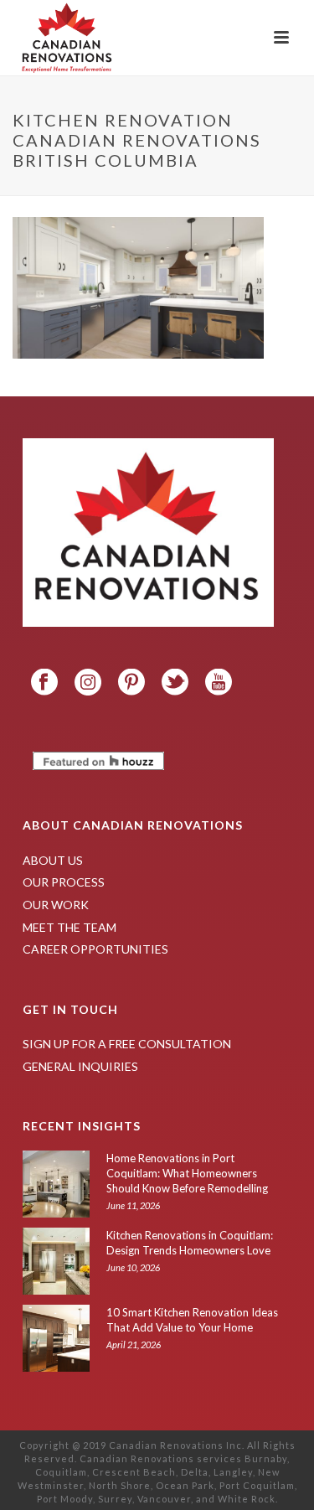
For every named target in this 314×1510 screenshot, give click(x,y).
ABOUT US (53, 860)
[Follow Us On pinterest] (131, 683)
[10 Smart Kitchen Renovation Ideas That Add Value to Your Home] (56, 1338)
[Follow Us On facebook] (44, 683)
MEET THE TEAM (69, 927)
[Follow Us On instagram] (88, 683)
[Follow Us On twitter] (175, 683)
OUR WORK (56, 904)
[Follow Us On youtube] (218, 683)
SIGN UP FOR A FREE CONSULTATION (127, 1044)
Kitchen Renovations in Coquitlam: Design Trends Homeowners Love (189, 1242)
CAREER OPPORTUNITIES (95, 949)
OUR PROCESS (64, 882)
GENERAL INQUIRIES (80, 1066)
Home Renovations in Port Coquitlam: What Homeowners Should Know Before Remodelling (187, 1173)
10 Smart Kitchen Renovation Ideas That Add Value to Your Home (192, 1320)
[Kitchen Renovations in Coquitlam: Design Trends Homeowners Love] (56, 1261)
